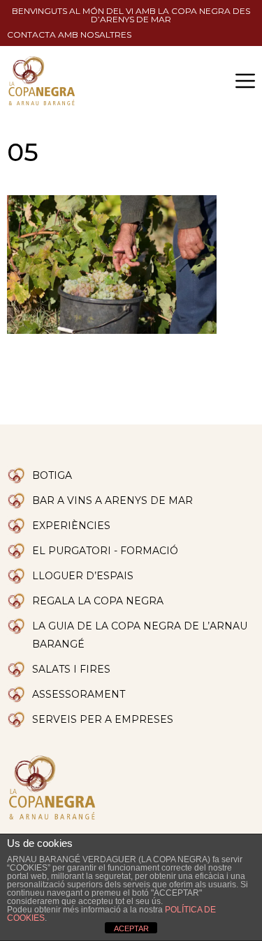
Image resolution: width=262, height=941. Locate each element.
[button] (245, 81)
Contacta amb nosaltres (69, 34)
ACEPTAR (131, 928)
